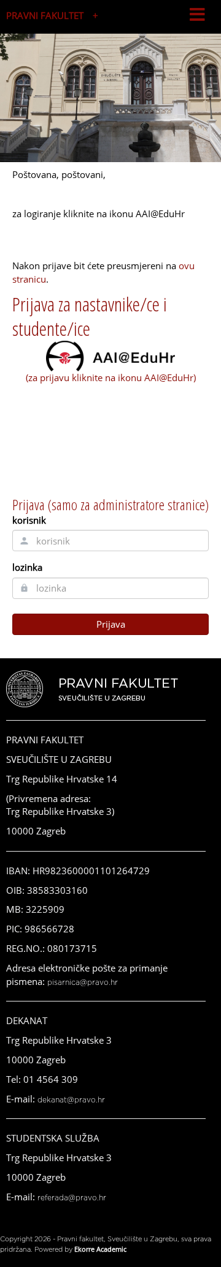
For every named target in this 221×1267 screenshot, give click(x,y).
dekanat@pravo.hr (71, 1100)
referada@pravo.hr (71, 1198)
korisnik (29, 520)
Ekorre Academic (100, 1249)
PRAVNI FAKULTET (44, 15)
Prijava (110, 624)
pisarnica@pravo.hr (82, 982)
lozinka (27, 567)
